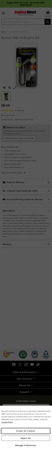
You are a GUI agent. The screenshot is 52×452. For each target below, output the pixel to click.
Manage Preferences (25, 445)
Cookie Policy (7, 422)
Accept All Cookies (25, 431)
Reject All (26, 438)
